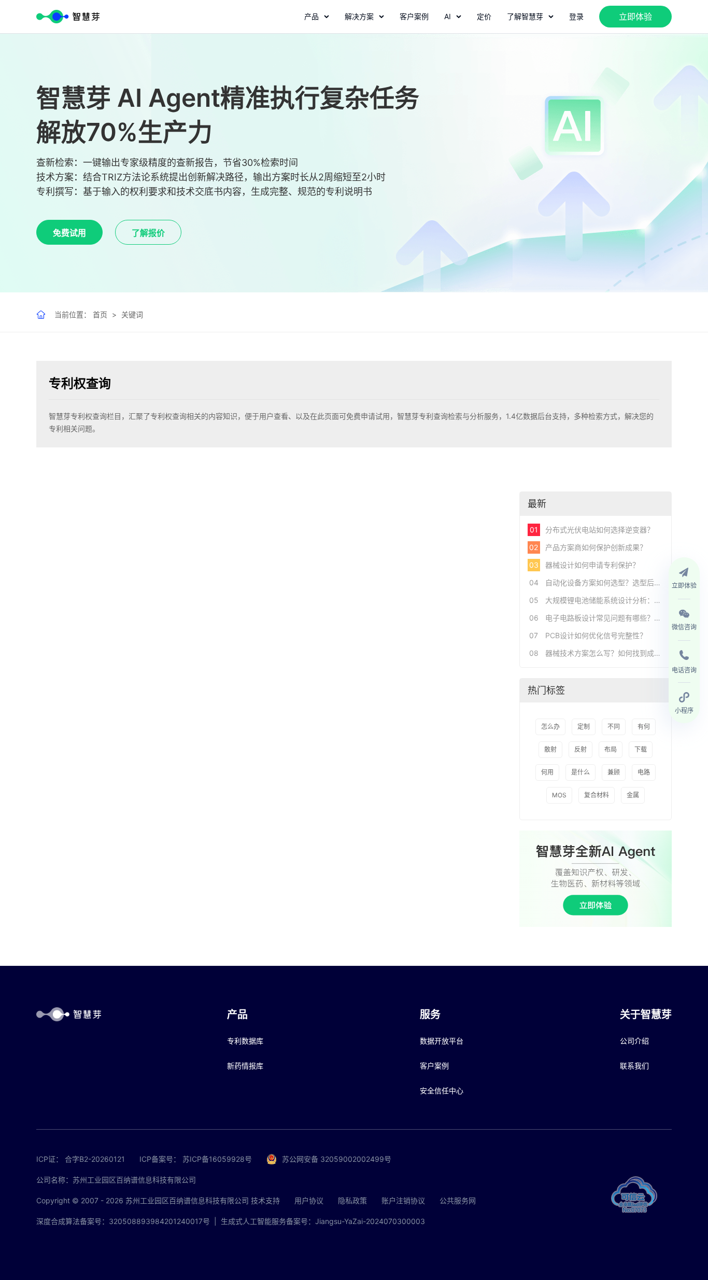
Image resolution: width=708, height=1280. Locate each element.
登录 (576, 16)
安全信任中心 (441, 1090)
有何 (644, 726)
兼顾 (613, 772)
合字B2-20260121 (95, 1159)
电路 (644, 772)
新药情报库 (245, 1065)
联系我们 (634, 1065)
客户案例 (414, 16)
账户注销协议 (403, 1200)
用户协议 (308, 1200)
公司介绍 (634, 1040)
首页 (100, 314)
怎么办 (550, 726)
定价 (484, 16)
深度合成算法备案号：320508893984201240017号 (123, 1221)
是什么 (580, 772)
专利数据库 (245, 1040)
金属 (633, 795)
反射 (580, 749)
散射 (550, 749)
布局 (610, 749)
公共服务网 (458, 1200)
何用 (547, 772)
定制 (583, 726)
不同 (613, 726)
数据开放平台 (441, 1040)
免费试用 (69, 233)
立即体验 (635, 16)
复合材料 (596, 795)
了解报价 (148, 233)
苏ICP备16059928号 (217, 1159)
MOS (559, 795)
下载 (640, 749)
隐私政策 (352, 1200)
